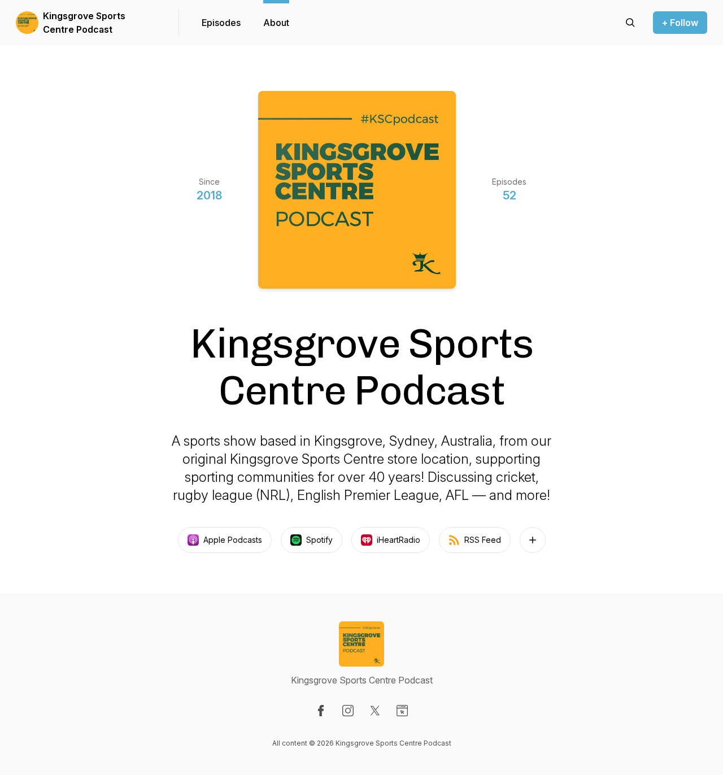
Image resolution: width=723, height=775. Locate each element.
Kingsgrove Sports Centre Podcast (84, 22)
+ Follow (680, 22)
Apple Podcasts (232, 540)
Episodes (221, 22)
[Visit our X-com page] (375, 710)
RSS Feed (482, 540)
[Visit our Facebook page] (320, 710)
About (276, 22)
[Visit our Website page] (402, 710)
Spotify (319, 540)
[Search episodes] (630, 22)
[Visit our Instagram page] (348, 710)
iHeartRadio (398, 540)
